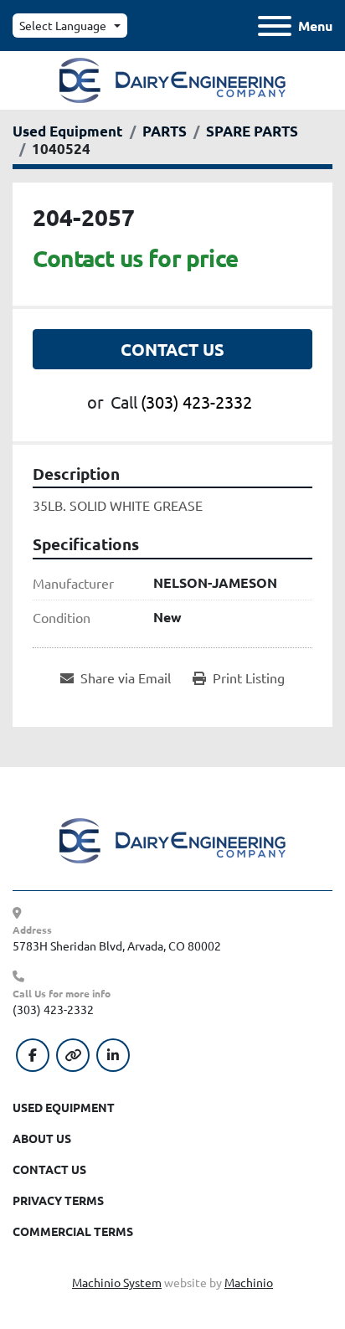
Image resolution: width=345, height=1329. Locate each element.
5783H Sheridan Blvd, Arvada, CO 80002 (117, 945)
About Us (42, 1138)
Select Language (62, 25)
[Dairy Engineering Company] (172, 839)
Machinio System (117, 1282)
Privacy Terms (58, 1200)
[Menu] (274, 26)
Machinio (248, 1282)
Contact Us (172, 349)
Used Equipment (64, 1107)
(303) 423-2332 (196, 401)
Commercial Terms (73, 1231)
